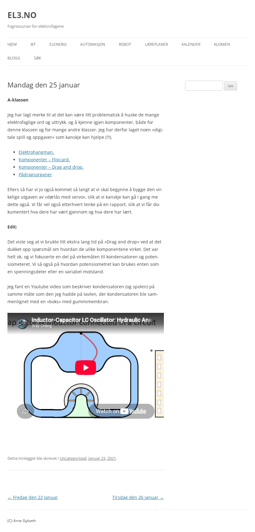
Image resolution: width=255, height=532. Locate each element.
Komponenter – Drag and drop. (51, 167)
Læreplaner (156, 44)
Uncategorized (73, 458)
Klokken (222, 44)
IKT (33, 44)
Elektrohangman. (36, 152)
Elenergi (58, 44)
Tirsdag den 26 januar (138, 497)
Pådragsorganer (35, 174)
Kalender (191, 44)
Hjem (12, 44)
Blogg (13, 58)
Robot (125, 44)
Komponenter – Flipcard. (44, 159)
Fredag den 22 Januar (32, 497)
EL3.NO (22, 15)
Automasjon (92, 44)
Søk (37, 58)
